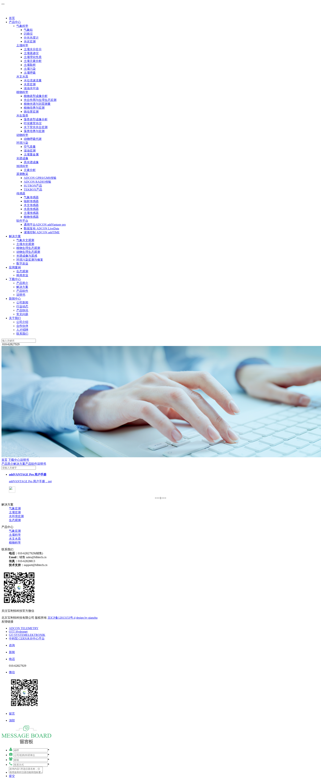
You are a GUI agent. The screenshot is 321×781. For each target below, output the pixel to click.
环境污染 (22, 142)
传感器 (20, 193)
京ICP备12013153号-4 (61, 617)
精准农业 (22, 275)
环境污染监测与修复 (29, 259)
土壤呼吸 (30, 72)
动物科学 (22, 135)
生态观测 (22, 271)
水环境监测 (16, 516)
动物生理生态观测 (28, 251)
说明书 (20, 294)
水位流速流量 (33, 80)
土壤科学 (22, 45)
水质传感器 (31, 209)
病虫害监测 (31, 111)
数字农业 (22, 263)
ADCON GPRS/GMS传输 (40, 177)
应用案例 (15, 267)
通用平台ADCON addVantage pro (45, 224)
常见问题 (22, 314)
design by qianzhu (87, 617)
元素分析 (30, 170)
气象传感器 (31, 197)
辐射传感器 (31, 201)
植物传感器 (31, 216)
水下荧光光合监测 (36, 127)
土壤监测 (15, 512)
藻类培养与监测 (34, 131)
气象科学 (22, 25)
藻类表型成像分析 (36, 119)
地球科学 (22, 166)
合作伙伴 (22, 325)
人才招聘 (22, 329)
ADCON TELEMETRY (23, 628)
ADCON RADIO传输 (37, 181)
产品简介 (22, 283)
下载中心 (15, 279)
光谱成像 (22, 158)
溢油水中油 (31, 88)
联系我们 (22, 333)
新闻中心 (15, 298)
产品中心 (15, 22)
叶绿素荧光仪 (33, 123)
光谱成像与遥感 (26, 255)
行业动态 (22, 306)
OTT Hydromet (18, 631)
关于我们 (15, 318)
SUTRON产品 (33, 185)
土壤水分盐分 (33, 49)
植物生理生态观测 (28, 248)
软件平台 (22, 220)
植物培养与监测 (34, 107)
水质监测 (30, 84)
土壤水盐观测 (25, 244)
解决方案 (15, 236)
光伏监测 (30, 41)
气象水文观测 (25, 240)
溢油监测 (30, 150)
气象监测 (15, 508)
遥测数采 (22, 173)
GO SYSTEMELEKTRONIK (27, 634)
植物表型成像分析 (36, 96)
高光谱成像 (31, 162)
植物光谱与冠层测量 (37, 103)
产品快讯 (22, 310)
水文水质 (22, 76)
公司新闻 (22, 302)
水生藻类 (22, 115)
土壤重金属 (31, 154)
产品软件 (22, 290)
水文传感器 (31, 205)
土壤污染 (30, 68)
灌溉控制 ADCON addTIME (42, 232)
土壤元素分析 (33, 61)
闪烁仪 (28, 33)
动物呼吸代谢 (33, 138)
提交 (12, 775)
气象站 (28, 29)
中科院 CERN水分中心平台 (27, 638)
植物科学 (22, 92)
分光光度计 (31, 37)
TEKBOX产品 (33, 189)
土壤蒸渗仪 (31, 53)
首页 (12, 18)
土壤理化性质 (33, 57)
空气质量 (30, 146)
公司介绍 (22, 322)
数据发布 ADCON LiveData (41, 228)
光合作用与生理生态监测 (40, 99)
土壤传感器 (31, 212)
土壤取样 (30, 64)
